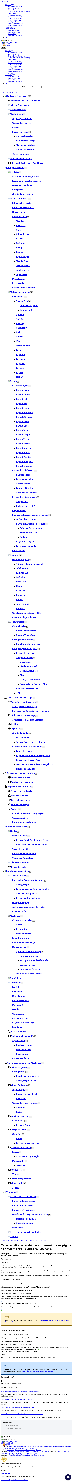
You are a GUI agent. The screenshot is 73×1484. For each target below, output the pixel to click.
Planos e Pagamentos (21, 1178)
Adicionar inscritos (20, 1116)
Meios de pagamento (20, 292)
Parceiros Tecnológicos (23, 1210)
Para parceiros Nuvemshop (23, 1196)
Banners (38, 1450)
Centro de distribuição (23, 207)
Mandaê (20, 221)
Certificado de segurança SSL (26, 613)
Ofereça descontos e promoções (31, 973)
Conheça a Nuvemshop (15, 6)
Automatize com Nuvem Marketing (19, 11)
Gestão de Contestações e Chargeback (34, 764)
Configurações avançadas (16, 22)
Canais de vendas (20, 1000)
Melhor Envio (23, 265)
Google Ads (25, 662)
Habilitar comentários (12, 1425)
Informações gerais (21, 203)
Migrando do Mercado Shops (25, 100)
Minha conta (17, 1183)
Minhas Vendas (19, 835)
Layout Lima (22, 408)
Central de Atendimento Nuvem (10, 1240)
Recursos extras (20, 1018)
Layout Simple (23, 434)
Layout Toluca (23, 394)
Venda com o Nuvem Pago (20, 697)
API (18, 693)
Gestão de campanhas (26, 893)
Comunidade (17, 1455)
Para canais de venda (30, 969)
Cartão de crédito (24, 136)
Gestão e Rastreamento (23, 287)
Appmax (20, 314)
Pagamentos (18, 296)
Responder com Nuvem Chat (21, 773)
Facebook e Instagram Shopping (28, 880)
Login (6, 37)
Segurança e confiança (23, 1022)
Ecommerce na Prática (15, 35)
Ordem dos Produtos (26, 519)
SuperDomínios (23, 604)
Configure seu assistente (22, 782)
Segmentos (51, 1446)
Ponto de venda (18, 867)
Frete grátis (18, 283)
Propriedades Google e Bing (33, 684)
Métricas (20, 1165)
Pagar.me (20, 354)
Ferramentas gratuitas (14, 30)
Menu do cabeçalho (29, 532)
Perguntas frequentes (27, 1455)
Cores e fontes (23, 483)
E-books (32, 1450)
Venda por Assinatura (22, 858)
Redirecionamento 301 (27, 688)
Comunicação (18, 626)
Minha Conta (16, 114)
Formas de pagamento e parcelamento (30, 711)
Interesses (21, 1098)
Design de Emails (19, 1129)
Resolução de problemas (24, 617)
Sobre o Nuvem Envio (21, 791)
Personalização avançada (24, 497)
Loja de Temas (31, 1446)
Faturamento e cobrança (24, 822)
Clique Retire (22, 234)
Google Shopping (20, 902)
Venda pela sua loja (61, 1446)
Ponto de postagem (20, 804)
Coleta (14, 809)
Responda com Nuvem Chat (16, 10)
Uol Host (20, 608)
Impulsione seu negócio (17, 871)
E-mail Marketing (21, 938)
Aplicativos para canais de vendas (28, 907)
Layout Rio (21, 403)
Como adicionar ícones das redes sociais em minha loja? (17, 1407)
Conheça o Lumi (24, 1045)
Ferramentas (8, 29)
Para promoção (27, 965)
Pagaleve (20, 350)
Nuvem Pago (22, 301)
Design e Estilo (23, 1125)
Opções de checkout (25, 653)
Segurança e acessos (22, 118)
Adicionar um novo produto (25, 176)
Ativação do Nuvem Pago (24, 706)
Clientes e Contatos (19, 862)
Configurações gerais (22, 639)
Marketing (15, 916)
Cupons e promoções (22, 920)
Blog (16, 1450)
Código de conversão (30, 679)
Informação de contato (31, 528)
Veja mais (15, 728)
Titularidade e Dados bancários (27, 720)
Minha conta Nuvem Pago (22, 715)
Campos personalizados (27, 1094)
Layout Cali (22, 399)
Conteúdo (17, 1134)
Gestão (15, 1009)
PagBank (20, 359)
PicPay (19, 377)
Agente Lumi (18, 1040)
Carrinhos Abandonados (24, 853)
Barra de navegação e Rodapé (30, 524)
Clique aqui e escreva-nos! (9, 92)
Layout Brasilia (23, 457)
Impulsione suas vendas (15, 23)
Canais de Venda (18, 875)
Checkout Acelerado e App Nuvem (27, 163)
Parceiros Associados (22, 1205)
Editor (19, 1138)
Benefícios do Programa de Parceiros (30, 1214)
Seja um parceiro (44, 1451)
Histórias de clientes (24, 1450)
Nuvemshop (4, 1)
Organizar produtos (22, 185)
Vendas (13, 831)
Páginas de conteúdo (26, 546)
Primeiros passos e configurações (28, 813)
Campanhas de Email (21, 1147)
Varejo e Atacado (19, 1031)
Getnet (19, 336)
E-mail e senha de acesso (28, 644)
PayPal (19, 372)
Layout (13, 381)
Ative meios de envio (14, 20)
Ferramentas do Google (23, 942)
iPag (18, 341)
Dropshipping (18, 279)
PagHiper (20, 363)
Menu (4, 47)
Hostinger (21, 586)
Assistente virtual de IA (22, 1036)
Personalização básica (23, 470)
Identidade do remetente (28, 1076)
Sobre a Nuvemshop (19, 105)
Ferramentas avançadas (27, 1143)
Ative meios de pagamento (16, 18)
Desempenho (18, 1161)
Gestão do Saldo (20, 733)
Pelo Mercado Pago (25, 140)
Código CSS (22, 501)
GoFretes (20, 243)
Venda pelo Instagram (16, 1448)
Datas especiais (19, 947)
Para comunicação (29, 956)
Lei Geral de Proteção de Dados (25, 1232)
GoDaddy (20, 577)
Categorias (8, 5)
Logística (16, 987)
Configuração (26, 310)
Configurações (17, 622)
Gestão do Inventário (22, 194)
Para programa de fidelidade (34, 960)
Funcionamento (23, 933)
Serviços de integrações (15, 1451)
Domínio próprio (20, 559)
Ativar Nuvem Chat (20, 777)
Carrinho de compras (26, 492)
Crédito (14, 724)
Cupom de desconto (25, 149)
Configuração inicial (26, 1080)
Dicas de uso (22, 1054)
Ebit (22, 675)
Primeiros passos (18, 109)
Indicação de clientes (26, 1219)
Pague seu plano (20, 132)
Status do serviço (39, 1455)
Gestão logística (20, 818)
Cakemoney (21, 328)
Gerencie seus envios (21, 800)
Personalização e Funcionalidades (32, 889)
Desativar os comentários (13, 1428)
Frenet (19, 238)
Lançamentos (9, 27)
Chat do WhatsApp (25, 635)
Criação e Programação (27, 1156)
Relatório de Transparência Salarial (26, 1453)
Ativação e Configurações (23, 702)
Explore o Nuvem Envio (19, 786)
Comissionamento (24, 1223)
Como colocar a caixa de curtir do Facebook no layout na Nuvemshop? (22, 1414)
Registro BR (22, 573)
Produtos (14, 172)
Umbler (19, 599)
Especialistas (12, 34)
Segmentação (18, 1089)
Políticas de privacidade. (20, 1480)
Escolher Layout (20, 385)
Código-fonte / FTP (25, 506)
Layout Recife (23, 443)
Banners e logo (23, 475)
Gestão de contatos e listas (25, 1103)
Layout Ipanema (24, 466)
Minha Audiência (19, 1085)
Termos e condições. (7, 1480)
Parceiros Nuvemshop (15, 25)
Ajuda (11, 1455)
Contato (14, 1236)
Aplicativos (15, 982)
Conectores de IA (20, 1058)
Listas (19, 1112)
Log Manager (22, 256)
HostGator (21, 581)
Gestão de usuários (21, 123)
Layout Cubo (22, 426)
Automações (17, 1170)
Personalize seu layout (15, 17)
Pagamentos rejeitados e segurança (33, 755)
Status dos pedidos (21, 849)
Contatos (20, 1107)
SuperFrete (21, 274)
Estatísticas (15, 978)
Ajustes (15, 1187)
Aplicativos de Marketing (28, 951)
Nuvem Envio (18, 212)
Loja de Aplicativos (42, 1446)
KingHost (20, 590)
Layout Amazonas (24, 412)
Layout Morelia (23, 448)
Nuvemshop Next (28, 1448)
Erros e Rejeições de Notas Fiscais (32, 840)
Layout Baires (23, 452)
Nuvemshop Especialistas (30, 1451)
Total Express (22, 270)
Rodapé (23, 537)
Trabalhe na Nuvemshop (8, 1453)
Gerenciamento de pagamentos (27, 746)
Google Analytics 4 (29, 671)
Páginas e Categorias (26, 541)
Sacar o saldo (22, 737)
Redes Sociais (18, 550)
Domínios (14, 555)
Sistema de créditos (25, 145)
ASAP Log (21, 225)
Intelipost (20, 247)
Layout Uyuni (22, 390)
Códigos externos (24, 657)
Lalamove (21, 252)
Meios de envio (19, 216)
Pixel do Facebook (29, 666)
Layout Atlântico (24, 417)
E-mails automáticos (26, 630)
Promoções (21, 929)
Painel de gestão (24, 751)
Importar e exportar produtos (26, 181)
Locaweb (20, 595)
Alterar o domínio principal (29, 564)
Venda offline (12, 13)
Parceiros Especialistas (23, 1201)
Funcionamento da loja (21, 158)
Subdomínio (22, 568)
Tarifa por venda (20, 154)
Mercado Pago (23, 345)
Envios (15, 1152)
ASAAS (19, 319)
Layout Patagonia (24, 461)
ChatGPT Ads (19, 911)
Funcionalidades (13, 1446)
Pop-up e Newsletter (26, 488)
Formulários (18, 1121)
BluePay (20, 323)
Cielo (18, 332)
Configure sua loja (13, 8)
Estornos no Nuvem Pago (28, 760)
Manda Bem (22, 261)
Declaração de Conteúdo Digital (31, 844)
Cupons (19, 924)
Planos (15, 127)
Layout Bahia (22, 421)
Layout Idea (22, 430)
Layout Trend (22, 439)
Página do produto (25, 479)
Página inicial (19, 510)
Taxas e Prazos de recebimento (31, 742)
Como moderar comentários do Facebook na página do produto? (20, 1391)
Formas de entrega (19, 198)
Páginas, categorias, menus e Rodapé (30, 515)
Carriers (20, 230)
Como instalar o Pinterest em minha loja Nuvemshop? (17, 1399)
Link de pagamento (25, 769)
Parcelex (20, 368)
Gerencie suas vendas (14, 15)
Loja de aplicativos (14, 32)
